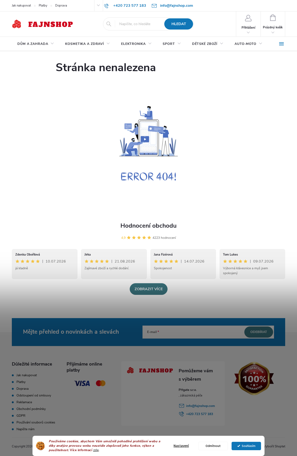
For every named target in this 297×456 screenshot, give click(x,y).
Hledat (178, 24)
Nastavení (181, 445)
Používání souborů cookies (35, 422)
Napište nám (25, 429)
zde (96, 450)
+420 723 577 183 (199, 414)
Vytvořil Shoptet (274, 446)
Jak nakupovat (21, 5)
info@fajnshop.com (200, 406)
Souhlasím (248, 446)
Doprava (61, 5)
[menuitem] (36, 44)
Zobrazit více (149, 289)
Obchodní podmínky (31, 409)
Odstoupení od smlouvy (33, 395)
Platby (43, 5)
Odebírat (258, 332)
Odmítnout (213, 446)
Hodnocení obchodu (148, 226)
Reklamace (24, 402)
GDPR (21, 415)
